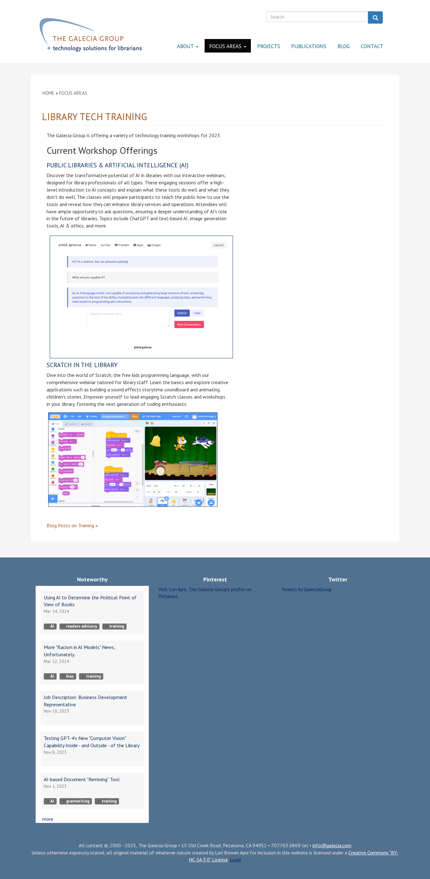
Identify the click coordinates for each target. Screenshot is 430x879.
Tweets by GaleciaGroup (306, 589)
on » (72, 525)
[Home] (91, 35)
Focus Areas (226, 46)
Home (48, 93)
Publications (308, 46)
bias (70, 676)
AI (52, 626)
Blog (343, 46)
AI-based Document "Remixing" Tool (82, 779)
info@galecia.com (332, 845)
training (116, 626)
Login (235, 859)
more (47, 819)
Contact (372, 46)
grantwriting (77, 801)
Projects (268, 46)
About (186, 46)
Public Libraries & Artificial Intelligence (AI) (118, 165)
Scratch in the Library (82, 365)
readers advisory (81, 626)
